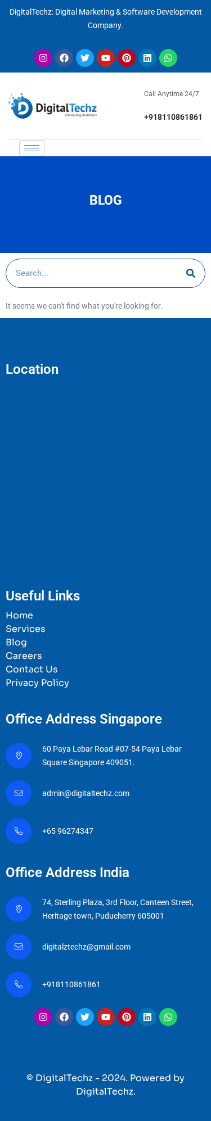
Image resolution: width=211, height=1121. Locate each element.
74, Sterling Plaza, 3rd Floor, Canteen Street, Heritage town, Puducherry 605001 (118, 909)
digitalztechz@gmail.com (87, 946)
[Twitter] (85, 58)
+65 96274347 (67, 830)
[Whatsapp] (168, 58)
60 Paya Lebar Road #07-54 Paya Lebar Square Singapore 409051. (112, 755)
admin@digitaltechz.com (86, 793)
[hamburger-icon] (31, 148)
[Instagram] (43, 58)
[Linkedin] (147, 58)
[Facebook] (64, 58)
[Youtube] (106, 58)
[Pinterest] (127, 58)
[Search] (191, 273)
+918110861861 (173, 116)
